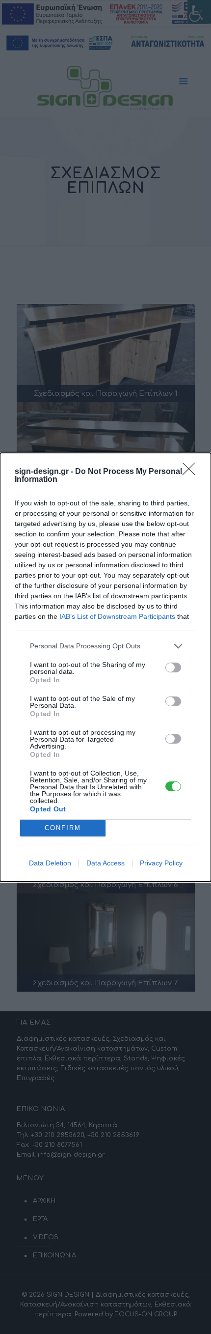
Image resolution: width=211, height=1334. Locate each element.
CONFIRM (63, 828)
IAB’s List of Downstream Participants (117, 616)
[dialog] (105, 667)
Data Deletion (50, 863)
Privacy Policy (161, 863)
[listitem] (105, 646)
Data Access (105, 863)
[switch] (173, 667)
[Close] (192, 472)
